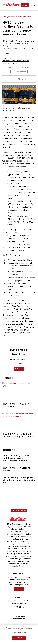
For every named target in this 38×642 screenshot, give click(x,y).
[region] (19, 633)
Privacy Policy (21, 632)
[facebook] (12, 79)
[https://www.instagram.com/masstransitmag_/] (17, 607)
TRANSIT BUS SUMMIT (19, 616)
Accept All (19, 638)
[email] (26, 79)
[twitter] (19, 79)
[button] (3, 5)
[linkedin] (15, 79)
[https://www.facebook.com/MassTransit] (15, 607)
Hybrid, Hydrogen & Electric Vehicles (16, 17)
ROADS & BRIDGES (19, 619)
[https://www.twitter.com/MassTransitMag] (23, 607)
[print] (35, 79)
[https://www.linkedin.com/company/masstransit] (20, 607)
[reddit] (23, 79)
